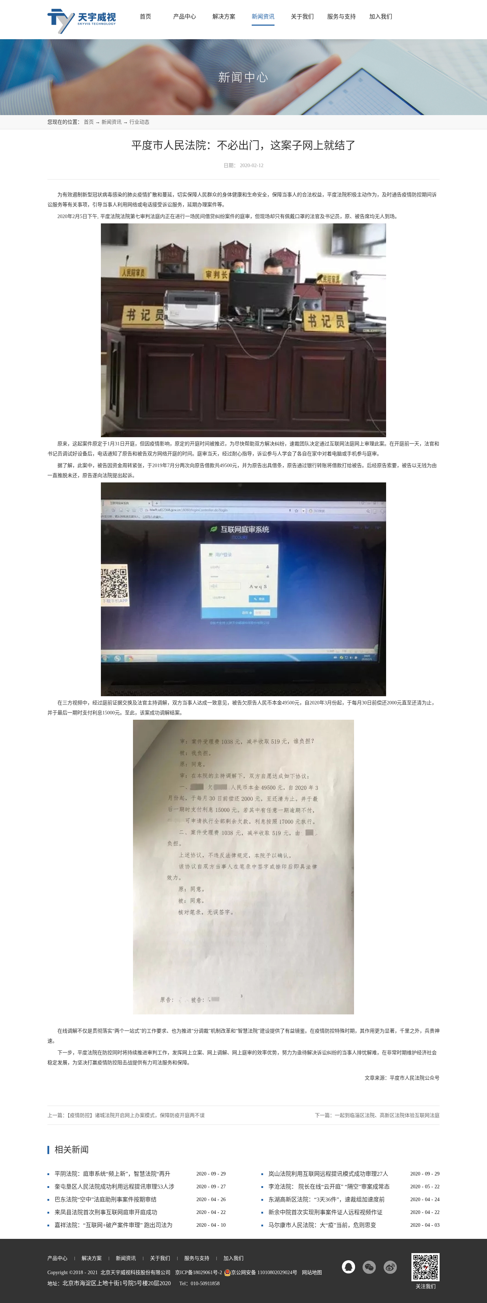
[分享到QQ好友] (348, 1267)
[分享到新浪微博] (390, 1267)
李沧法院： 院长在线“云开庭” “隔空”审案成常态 (329, 1187)
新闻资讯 (112, 122)
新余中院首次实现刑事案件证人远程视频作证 (325, 1212)
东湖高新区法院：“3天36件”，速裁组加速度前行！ (326, 1201)
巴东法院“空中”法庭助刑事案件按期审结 (106, 1199)
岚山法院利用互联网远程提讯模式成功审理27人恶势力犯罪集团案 (328, 1175)
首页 (145, 17)
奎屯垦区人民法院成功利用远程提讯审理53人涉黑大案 (114, 1188)
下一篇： (377, 1115)
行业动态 (139, 122)
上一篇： (126, 1115)
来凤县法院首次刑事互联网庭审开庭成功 (106, 1212)
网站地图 (310, 1272)
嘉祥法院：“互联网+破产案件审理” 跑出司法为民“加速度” (114, 1227)
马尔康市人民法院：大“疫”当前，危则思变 (322, 1225)
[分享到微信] (369, 1267)
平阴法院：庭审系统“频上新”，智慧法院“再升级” (112, 1175)
